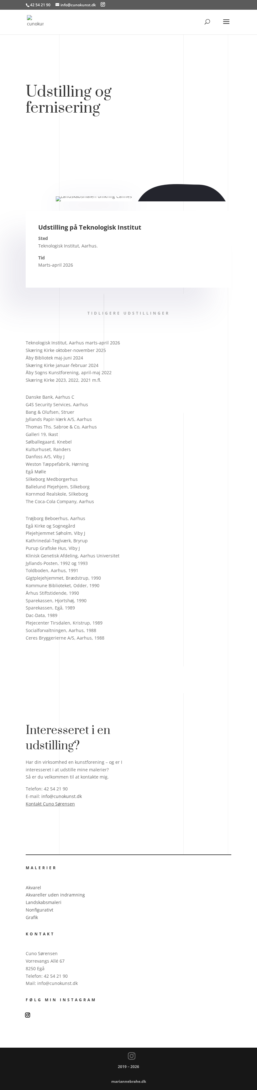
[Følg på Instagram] (28, 1015)
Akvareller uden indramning (55, 895)
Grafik (32, 917)
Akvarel (33, 888)
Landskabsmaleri (43, 902)
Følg (43, 1015)
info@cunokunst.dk (61, 796)
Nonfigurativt (39, 910)
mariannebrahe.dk (128, 1081)
